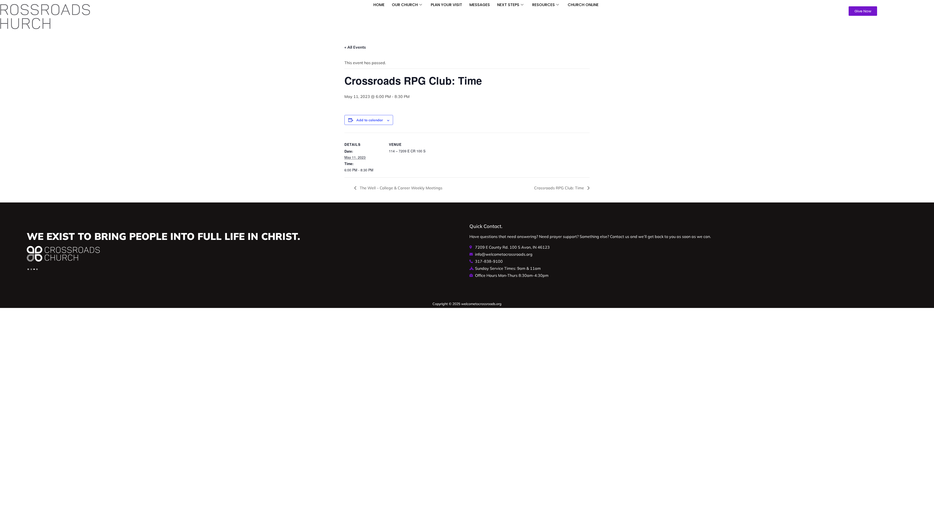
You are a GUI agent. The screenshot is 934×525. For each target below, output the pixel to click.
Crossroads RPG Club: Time (559, 187)
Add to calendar (369, 120)
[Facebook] (28, 269)
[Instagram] (31, 269)
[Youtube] (34, 269)
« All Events (355, 47)
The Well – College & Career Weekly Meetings (400, 187)
